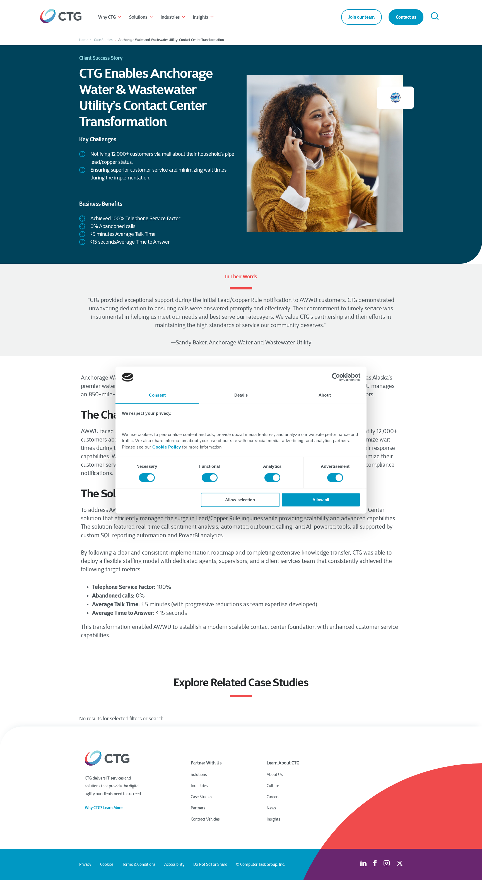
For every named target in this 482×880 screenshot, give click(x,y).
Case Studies (103, 40)
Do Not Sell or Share (210, 864)
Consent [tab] (157, 395)
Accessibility (174, 864)
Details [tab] (241, 395)
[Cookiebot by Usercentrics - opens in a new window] (336, 377)
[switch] (210, 477)
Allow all (320, 500)
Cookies (106, 864)
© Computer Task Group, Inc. (260, 864)
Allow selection (240, 500)
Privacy (85, 864)
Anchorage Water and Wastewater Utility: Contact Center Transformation (171, 40)
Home (83, 40)
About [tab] (325, 395)
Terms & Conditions (138, 864)
